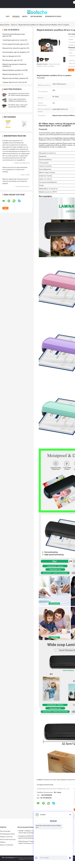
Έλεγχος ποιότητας (6, 836)
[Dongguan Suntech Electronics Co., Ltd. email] (4, 201)
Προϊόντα (15, 16)
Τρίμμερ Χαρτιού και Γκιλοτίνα (13, 82)
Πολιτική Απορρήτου (8, 857)
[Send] (70, 858)
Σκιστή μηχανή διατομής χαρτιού (14, 44)
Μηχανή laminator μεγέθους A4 (28, 25)
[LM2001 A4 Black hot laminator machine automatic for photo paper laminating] (48, 45)
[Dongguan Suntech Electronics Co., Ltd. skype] (20, 201)
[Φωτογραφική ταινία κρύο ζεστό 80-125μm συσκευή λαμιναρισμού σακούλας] (4, 94)
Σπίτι (7, 16)
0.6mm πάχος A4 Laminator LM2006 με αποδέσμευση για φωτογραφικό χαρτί (17, 101)
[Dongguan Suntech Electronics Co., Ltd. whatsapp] (10, 201)
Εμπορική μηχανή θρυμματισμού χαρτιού (31, 827)
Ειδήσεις (3, 842)
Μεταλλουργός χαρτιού (10, 60)
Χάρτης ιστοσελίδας (6, 845)
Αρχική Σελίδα (4, 25)
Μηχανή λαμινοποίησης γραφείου (14, 78)
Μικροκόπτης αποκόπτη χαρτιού (14, 48)
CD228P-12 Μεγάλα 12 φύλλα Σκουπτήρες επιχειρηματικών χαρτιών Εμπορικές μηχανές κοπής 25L (31, 832)
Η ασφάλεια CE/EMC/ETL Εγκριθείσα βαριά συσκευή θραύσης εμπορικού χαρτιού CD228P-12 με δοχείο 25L (30, 837)
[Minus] (70, 814)
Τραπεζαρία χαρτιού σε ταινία (13, 40)
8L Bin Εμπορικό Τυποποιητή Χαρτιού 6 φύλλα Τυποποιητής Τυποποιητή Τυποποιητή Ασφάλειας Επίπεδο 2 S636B (31, 843)
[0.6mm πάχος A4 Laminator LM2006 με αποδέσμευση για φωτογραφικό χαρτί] (4, 100)
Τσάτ (71, 70)
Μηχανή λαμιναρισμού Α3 (11, 74)
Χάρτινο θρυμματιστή (10, 56)
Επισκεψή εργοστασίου (53, 16)
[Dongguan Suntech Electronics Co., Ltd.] (37, 12)
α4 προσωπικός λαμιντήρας (52, 779)
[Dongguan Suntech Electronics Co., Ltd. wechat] (15, 201)
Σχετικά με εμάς (36, 16)
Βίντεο (24, 16)
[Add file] (36, 858)
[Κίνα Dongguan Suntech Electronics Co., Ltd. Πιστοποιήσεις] (8, 124)
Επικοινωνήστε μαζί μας (8, 839)
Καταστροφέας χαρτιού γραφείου (14, 52)
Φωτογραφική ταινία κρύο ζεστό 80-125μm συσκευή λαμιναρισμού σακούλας (19, 95)
